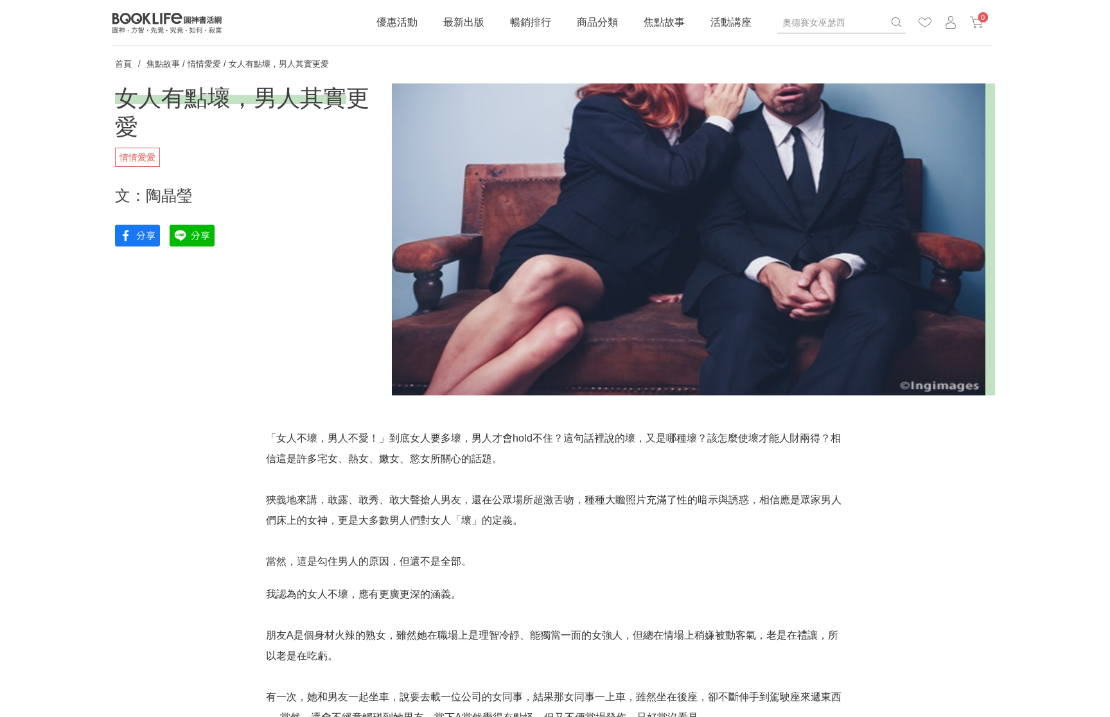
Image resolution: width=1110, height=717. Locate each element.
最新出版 (463, 22)
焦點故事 (664, 22)
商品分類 (597, 22)
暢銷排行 (530, 22)
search (896, 22)
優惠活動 (397, 22)
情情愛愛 (204, 64)
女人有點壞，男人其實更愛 (279, 64)
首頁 (123, 64)
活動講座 (731, 22)
